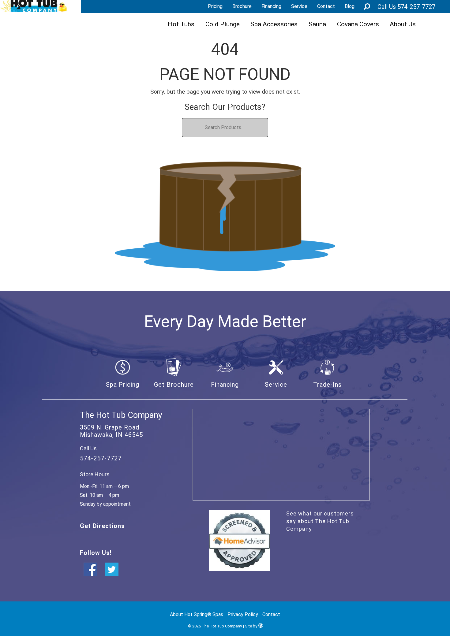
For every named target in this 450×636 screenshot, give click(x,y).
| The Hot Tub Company (33, 6)
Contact (326, 6)
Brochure (242, 6)
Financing (271, 6)
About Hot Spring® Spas (196, 614)
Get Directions (102, 526)
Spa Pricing (122, 384)
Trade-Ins (327, 384)
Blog (349, 6)
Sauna (317, 24)
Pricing (215, 6)
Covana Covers (358, 24)
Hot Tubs (181, 24)
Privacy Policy (242, 614)
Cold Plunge (222, 24)
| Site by (250, 626)
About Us (403, 24)
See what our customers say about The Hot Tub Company (320, 521)
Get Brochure (174, 384)
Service (299, 6)
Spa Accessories (274, 24)
